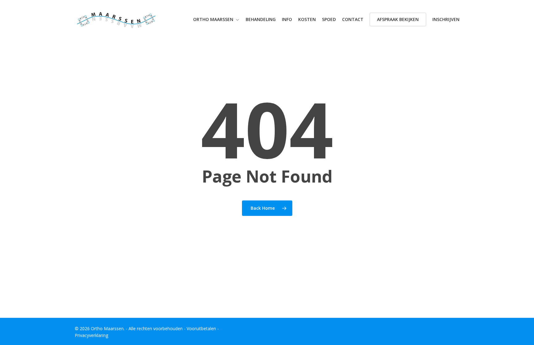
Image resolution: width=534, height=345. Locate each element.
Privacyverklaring (91, 335)
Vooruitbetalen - (203, 328)
